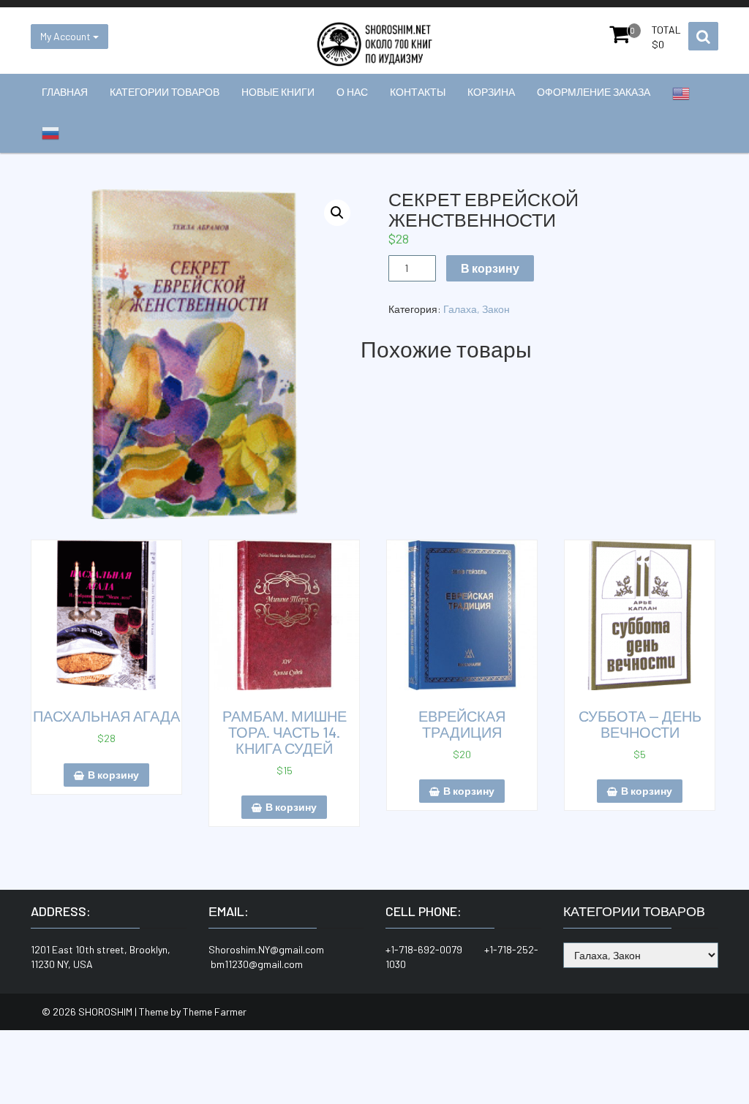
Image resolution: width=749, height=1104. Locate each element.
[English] (681, 93)
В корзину (490, 268)
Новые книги (278, 92)
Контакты (417, 92)
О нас (352, 92)
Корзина (491, 92)
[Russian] (50, 133)
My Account (66, 36)
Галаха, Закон (476, 309)
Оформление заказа (593, 92)
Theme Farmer (214, 1011)
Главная (65, 92)
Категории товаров (164, 92)
